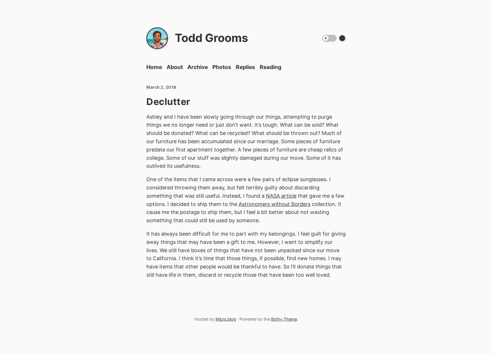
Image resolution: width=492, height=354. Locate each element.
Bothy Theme (284, 319)
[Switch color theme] (342, 38)
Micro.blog (226, 319)
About (175, 67)
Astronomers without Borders (274, 204)
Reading (270, 67)
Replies (245, 67)
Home (154, 67)
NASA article (281, 196)
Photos (221, 67)
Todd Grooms (211, 38)
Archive (197, 67)
